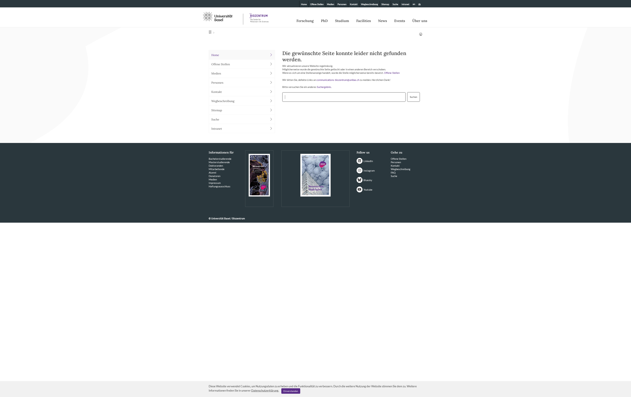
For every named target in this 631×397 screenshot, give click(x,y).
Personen (342, 4)
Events (399, 21)
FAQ (393, 172)
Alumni (212, 172)
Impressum (215, 182)
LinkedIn (368, 161)
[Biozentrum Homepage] (259, 16)
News (382, 21)
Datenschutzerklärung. (265, 390)
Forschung (305, 21)
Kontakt (354, 4)
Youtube (367, 189)
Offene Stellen (317, 4)
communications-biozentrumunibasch (337, 80)
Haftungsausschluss (219, 186)
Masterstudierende (219, 162)
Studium (342, 21)
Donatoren (214, 176)
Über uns (419, 21)
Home (304, 4)
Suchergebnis (324, 87)
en (414, 4)
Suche (395, 4)
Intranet (405, 4)
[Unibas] (222, 16)
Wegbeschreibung (369, 4)
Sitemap (385, 4)
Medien (330, 4)
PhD (324, 21)
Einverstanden (290, 391)
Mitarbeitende (216, 169)
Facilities (363, 21)
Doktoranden (216, 165)
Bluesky (367, 180)
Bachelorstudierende (220, 158)
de (419, 4)
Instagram (369, 170)
